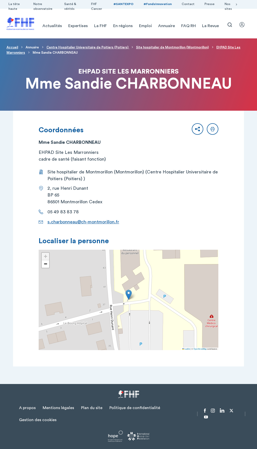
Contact (188, 4)
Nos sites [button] (228, 6)
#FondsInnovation (158, 4)
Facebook (205, 410)
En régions (123, 26)
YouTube (206, 417)
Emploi (145, 26)
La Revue (210, 26)
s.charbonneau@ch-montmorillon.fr (83, 222)
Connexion (244, 24)
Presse (210, 4)
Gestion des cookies (37, 420)
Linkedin (222, 410)
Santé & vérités (70, 6)
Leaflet (187, 348)
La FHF (100, 26)
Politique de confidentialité (134, 408)
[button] (197, 129)
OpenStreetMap (200, 348)
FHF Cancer (96, 6)
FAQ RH (188, 26)
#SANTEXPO (123, 4)
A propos (27, 408)
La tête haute (14, 6)
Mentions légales (58, 408)
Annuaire (166, 26)
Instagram (213, 410)
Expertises (78, 26)
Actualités (52, 26)
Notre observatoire (42, 6)
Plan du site (91, 408)
